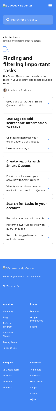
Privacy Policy (10, 342)
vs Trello (7, 381)
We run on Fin (13, 286)
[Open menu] (50, 5)
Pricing (33, 326)
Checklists (35, 375)
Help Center (36, 381)
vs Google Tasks (11, 369)
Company (8, 311)
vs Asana (7, 375)
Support (34, 387)
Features (34, 311)
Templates (35, 369)
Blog (5, 317)
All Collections (10, 37)
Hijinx (33, 399)
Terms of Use (10, 347)
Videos (33, 393)
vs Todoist (8, 387)
